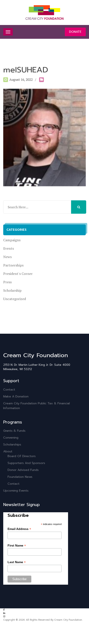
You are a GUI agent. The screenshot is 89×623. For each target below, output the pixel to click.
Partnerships (13, 265)
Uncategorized (14, 298)
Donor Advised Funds (23, 470)
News (7, 256)
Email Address (19, 529)
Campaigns (12, 240)
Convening (10, 437)
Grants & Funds (14, 430)
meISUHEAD (25, 70)
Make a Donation (16, 396)
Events (8, 248)
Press (7, 282)
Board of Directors (22, 456)
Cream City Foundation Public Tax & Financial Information (36, 405)
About (7, 451)
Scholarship (12, 290)
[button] (78, 207)
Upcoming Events (16, 490)
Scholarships (12, 444)
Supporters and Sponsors (26, 463)
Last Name (17, 562)
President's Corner (18, 273)
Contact (9, 389)
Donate (75, 32)
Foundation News (20, 477)
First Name (17, 546)
